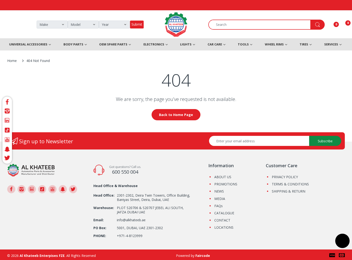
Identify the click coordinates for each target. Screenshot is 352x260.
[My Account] (330, 24)
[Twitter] (7, 158)
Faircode (202, 255)
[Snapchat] (7, 149)
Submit (136, 24)
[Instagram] (7, 111)
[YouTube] (7, 139)
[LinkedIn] (7, 120)
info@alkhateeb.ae (131, 220)
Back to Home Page (176, 114)
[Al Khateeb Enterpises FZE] (31, 169)
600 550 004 (125, 172)
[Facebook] (7, 101)
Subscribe (325, 141)
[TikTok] (7, 130)
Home (12, 60)
